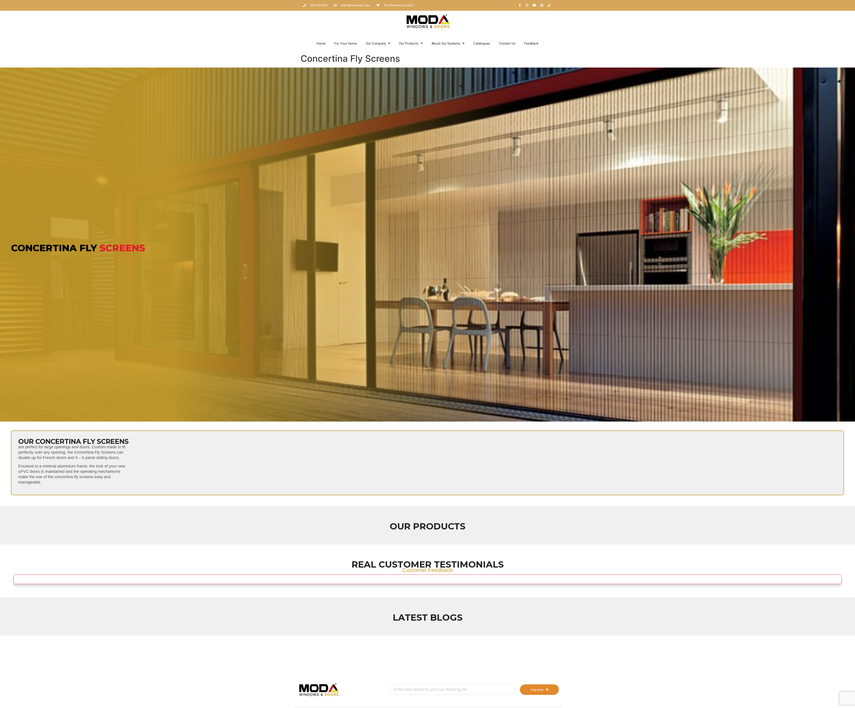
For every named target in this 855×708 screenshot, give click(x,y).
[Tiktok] (549, 5)
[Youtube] (534, 5)
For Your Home (345, 43)
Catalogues (481, 43)
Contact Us (507, 43)
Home (321, 43)
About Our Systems (446, 43)
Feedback (531, 43)
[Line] (542, 5)
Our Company (376, 43)
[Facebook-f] (520, 5)
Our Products (408, 43)
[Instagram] (527, 5)
